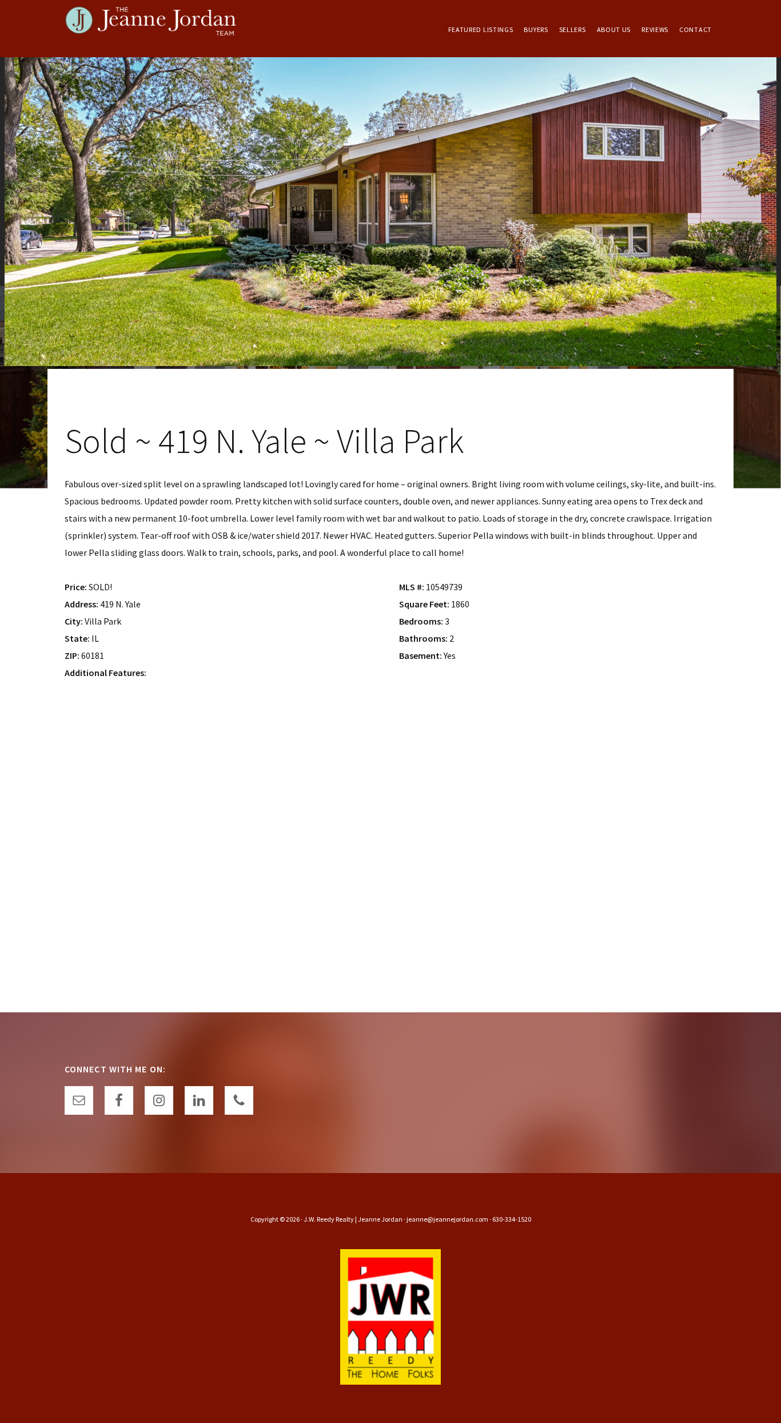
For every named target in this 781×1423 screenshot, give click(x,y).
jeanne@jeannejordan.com (447, 1219)
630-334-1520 (511, 1219)
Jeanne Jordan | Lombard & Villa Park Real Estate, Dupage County (150, 28)
